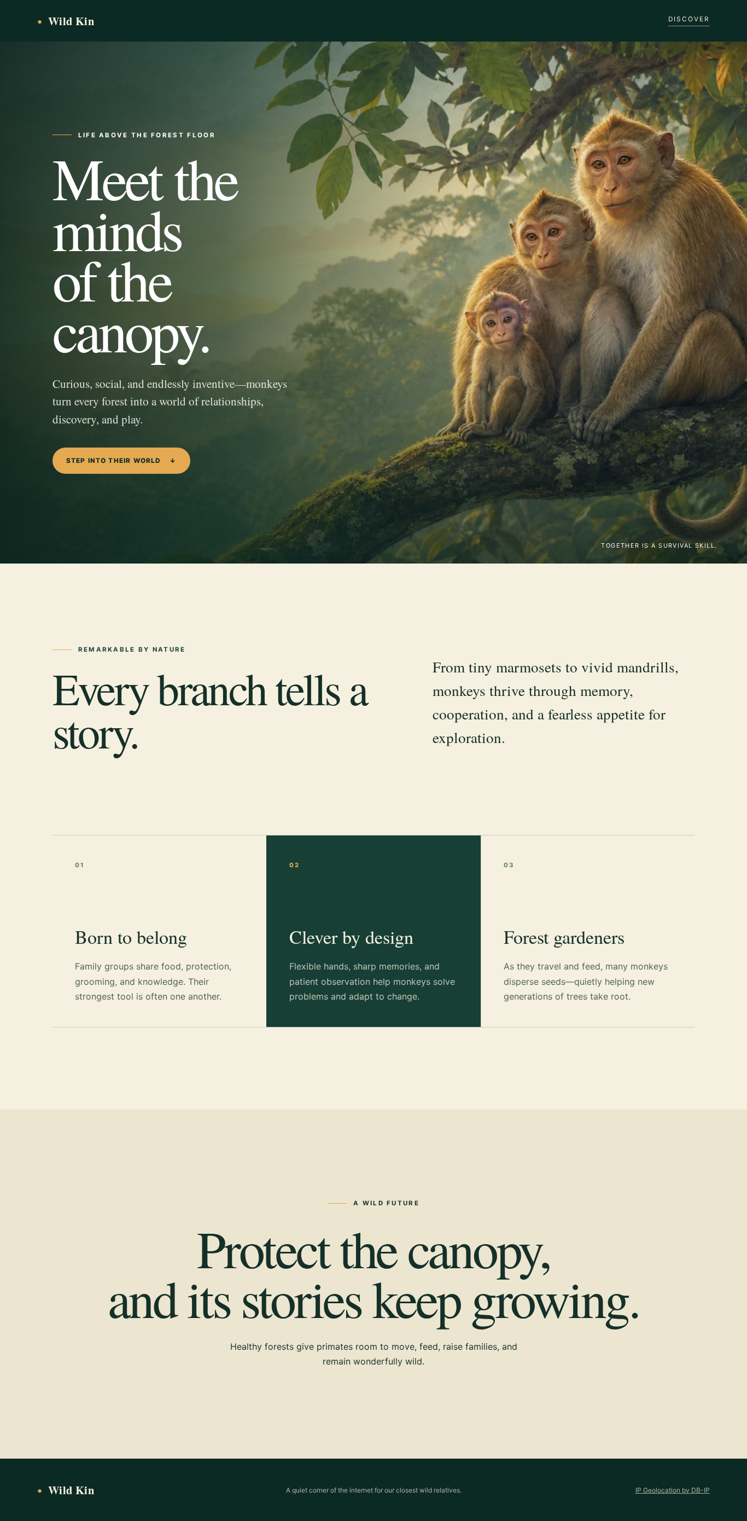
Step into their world (121, 461)
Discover (689, 19)
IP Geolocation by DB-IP (672, 1490)
